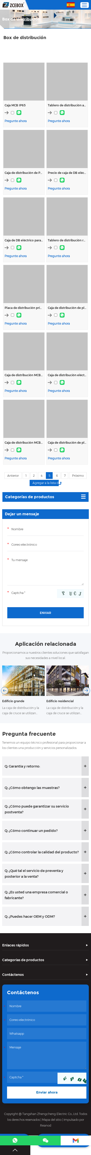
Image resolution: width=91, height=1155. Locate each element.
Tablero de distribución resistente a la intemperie (67, 240)
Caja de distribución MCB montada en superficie (24, 442)
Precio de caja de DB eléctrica (67, 173)
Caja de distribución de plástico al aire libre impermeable (67, 308)
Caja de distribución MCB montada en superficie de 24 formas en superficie (24, 375)
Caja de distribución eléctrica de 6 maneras (67, 375)
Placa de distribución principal (24, 308)
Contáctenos (13, 974)
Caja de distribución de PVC (24, 173)
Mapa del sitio (51, 1119)
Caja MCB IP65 (15, 105)
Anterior (13, 475)
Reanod (45, 1125)
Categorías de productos (29, 497)
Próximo (78, 475)
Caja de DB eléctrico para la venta (24, 240)
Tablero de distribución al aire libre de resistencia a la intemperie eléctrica (67, 105)
